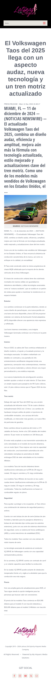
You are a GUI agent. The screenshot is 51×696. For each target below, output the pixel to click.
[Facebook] (14, 676)
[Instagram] (20, 676)
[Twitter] (31, 676)
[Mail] (37, 676)
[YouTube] (25, 676)
